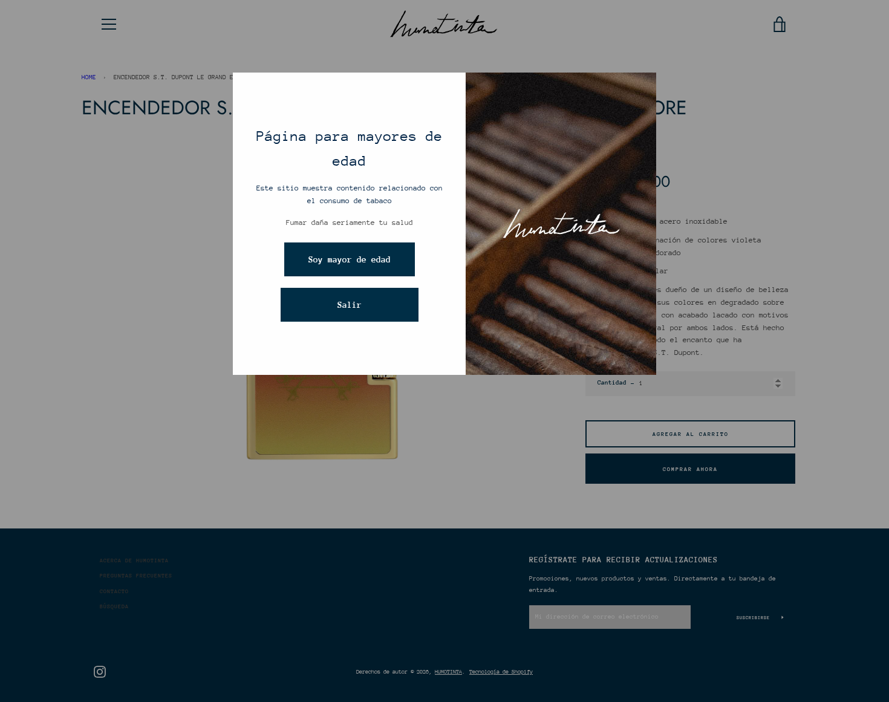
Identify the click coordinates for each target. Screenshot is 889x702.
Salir (349, 305)
